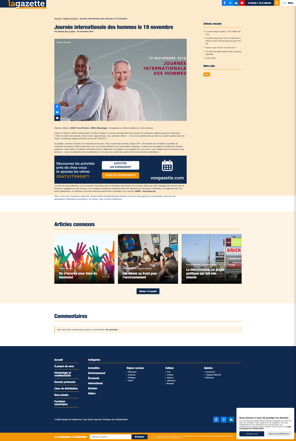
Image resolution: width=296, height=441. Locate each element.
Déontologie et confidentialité (62, 374)
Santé (130, 381)
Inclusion (132, 375)
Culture (169, 367)
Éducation (132, 372)
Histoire (170, 378)
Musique (170, 383)
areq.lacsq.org (149, 191)
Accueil (57, 19)
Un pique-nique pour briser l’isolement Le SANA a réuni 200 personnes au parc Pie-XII (223, 41)
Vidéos (92, 393)
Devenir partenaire (65, 381)
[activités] (120, 183)
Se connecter (112, 330)
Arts (168, 372)
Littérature (171, 381)
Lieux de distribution (66, 388)
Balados (92, 388)
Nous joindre (61, 394)
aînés (207, 74)
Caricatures (210, 372)
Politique (231, 264)
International (95, 383)
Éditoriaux (210, 378)
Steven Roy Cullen (66, 31)
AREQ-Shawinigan (98, 128)
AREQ (138, 191)
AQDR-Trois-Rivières (79, 128)
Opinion (208, 367)
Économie (205, 264)
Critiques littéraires (213, 375)
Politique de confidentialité (115, 419)
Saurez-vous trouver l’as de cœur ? (220, 48)
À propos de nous (64, 366)
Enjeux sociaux (70, 19)
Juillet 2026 (210, 58)
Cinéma (170, 375)
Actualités (94, 367)
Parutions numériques (61, 403)
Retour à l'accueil (148, 291)
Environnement (130, 268)
